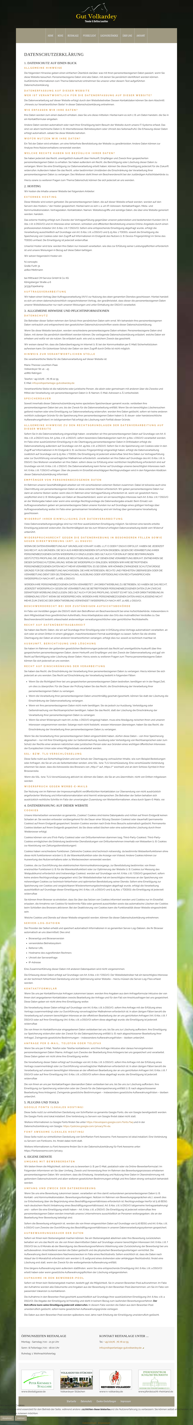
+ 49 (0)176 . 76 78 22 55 (116, 1341)
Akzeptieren (7, 1418)
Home (50, 35)
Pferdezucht (89, 35)
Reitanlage (73, 35)
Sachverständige (109, 35)
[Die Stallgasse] (37, 1379)
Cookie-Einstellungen (106, 1401)
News (60, 35)
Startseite (71, 1401)
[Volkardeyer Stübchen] (76, 1379)
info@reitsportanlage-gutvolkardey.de (53, 383)
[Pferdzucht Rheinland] (154, 1379)
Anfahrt (141, 35)
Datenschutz (86, 1401)
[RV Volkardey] (115, 1379)
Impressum (126, 1401)
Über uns (127, 35)
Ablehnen (21, 1418)
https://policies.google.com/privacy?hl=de (86, 1126)
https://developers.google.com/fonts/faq (109, 1122)
